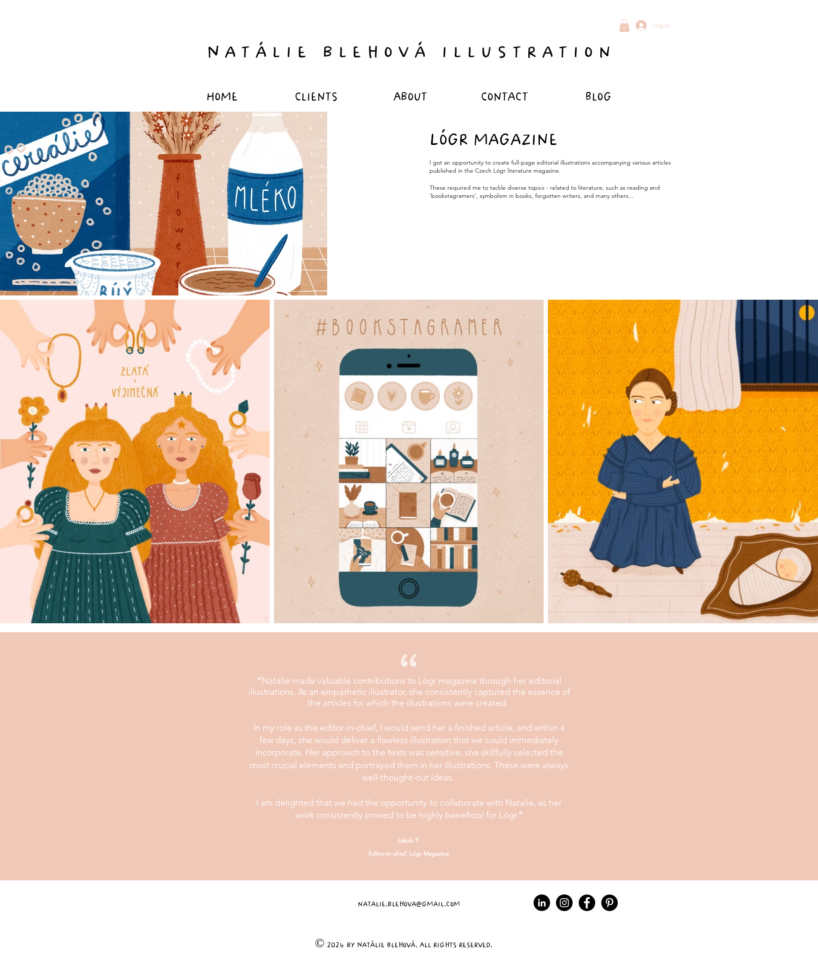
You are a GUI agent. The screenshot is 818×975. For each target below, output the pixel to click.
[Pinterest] (609, 902)
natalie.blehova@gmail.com (409, 903)
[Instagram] (564, 902)
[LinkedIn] (541, 902)
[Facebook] (587, 902)
